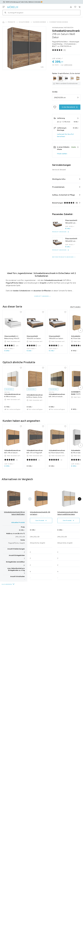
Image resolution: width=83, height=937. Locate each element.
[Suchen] (5, 12)
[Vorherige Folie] (30, 499)
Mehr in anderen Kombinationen (67, 83)
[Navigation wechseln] (3, 7)
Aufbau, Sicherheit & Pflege (63, 195)
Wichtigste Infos (59, 179)
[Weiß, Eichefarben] (77, 78)
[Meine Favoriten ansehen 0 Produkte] (75, 7)
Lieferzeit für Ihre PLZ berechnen (65, 135)
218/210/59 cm (60, 97)
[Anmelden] (71, 7)
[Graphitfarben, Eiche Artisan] (54, 78)
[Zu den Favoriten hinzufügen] (54, 107)
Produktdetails (58, 187)
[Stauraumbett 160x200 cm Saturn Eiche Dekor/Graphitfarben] (57, 242)
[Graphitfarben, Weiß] (66, 78)
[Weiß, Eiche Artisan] (72, 78)
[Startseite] (3, 22)
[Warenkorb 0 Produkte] (79, 7)
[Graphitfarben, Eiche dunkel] (60, 78)
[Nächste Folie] (80, 330)
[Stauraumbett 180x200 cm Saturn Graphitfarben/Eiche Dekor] (57, 224)
